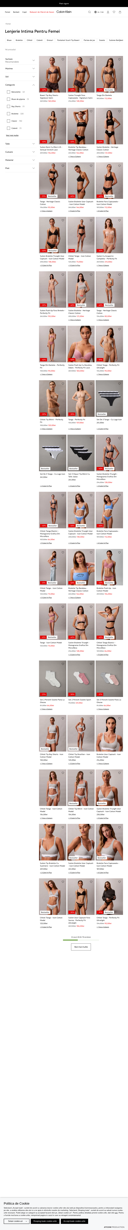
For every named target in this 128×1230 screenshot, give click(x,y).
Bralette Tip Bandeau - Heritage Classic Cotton (78, 148)
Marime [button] (9, 68)
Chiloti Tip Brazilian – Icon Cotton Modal (79, 755)
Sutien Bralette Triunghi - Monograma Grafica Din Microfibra (107, 476)
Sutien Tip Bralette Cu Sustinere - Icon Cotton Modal (52, 864)
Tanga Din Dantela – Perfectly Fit (52, 366)
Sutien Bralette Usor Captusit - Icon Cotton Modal (80, 202)
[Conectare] (108, 12)
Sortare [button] (12, 60)
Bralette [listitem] (19, 40)
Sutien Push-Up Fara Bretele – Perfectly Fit (52, 311)
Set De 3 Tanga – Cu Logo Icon (109, 419)
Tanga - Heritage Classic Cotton (50, 202)
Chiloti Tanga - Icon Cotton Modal (51, 810)
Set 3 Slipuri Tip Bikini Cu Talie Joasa (79, 475)
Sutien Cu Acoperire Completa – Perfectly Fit (107, 257)
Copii (24, 12)
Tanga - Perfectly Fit (76, 419)
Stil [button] (6, 76)
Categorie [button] (10, 85)
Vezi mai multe (12, 135)
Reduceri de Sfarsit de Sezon (42, 12)
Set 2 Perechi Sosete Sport (79, 700)
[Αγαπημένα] (114, 12)
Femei (7, 12)
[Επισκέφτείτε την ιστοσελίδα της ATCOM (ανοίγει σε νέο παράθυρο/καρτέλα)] (114, 1227)
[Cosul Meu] (120, 12)
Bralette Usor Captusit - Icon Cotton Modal (109, 755)
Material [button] (9, 160)
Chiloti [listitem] (29, 40)
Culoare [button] (9, 152)
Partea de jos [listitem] (89, 40)
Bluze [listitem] (9, 40)
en (103, 12)
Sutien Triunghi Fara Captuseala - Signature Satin (80, 96)
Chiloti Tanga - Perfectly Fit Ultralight (108, 366)
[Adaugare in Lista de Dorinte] (62, 59)
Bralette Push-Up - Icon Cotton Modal (106, 589)
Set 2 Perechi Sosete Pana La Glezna (52, 701)
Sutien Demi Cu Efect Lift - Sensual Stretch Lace (51, 148)
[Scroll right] (120, 40)
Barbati (16, 12)
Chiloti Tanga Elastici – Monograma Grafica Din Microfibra (50, 533)
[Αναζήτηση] (89, 12)
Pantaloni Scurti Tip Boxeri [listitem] (68, 40)
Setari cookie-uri (15, 1221)
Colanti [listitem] (40, 40)
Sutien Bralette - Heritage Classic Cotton (107, 148)
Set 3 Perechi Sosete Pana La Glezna (109, 701)
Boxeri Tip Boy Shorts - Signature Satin (49, 96)
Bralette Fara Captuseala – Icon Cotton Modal (108, 202)
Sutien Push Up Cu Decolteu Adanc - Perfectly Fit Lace (80, 366)
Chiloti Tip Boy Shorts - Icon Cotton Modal (51, 755)
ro (99, 12)
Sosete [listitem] (102, 40)
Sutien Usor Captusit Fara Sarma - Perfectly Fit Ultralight (79, 920)
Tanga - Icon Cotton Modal (51, 642)
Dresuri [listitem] (50, 40)
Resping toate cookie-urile (45, 1221)
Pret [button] (7, 168)
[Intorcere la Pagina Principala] (64, 12)
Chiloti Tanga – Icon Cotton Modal (79, 257)
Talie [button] (7, 143)
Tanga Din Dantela (104, 95)
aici (116, 1213)
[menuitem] (8, 12)
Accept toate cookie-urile (74, 1221)
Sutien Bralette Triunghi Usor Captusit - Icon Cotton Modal (52, 257)
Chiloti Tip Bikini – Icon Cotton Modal (81, 810)
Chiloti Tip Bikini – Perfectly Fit (51, 420)
